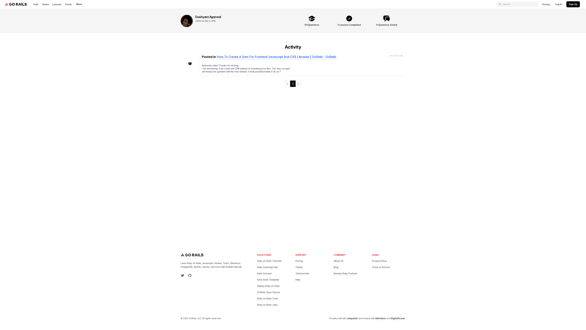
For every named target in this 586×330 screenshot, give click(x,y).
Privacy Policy (379, 261)
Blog (336, 267)
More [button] (79, 4)
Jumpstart (352, 318)
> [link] (298, 83)
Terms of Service (381, 267)
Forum (68, 4)
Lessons (56, 4)
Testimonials (302, 273)
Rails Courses (264, 273)
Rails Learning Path (267, 267)
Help (297, 279)
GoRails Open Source (268, 292)
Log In (558, 4)
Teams (299, 267)
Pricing (546, 4)
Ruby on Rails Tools (267, 298)
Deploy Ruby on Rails (268, 286)
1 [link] (293, 83)
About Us (338, 261)
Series (45, 4)
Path (36, 4)
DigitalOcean (398, 318)
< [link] (287, 83)
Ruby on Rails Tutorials (269, 261)
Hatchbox (380, 318)
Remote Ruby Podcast (345, 273)
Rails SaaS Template (268, 279)
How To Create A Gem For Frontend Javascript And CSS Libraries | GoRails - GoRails (276, 57)
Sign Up (573, 4)
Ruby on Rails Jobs (267, 304)
